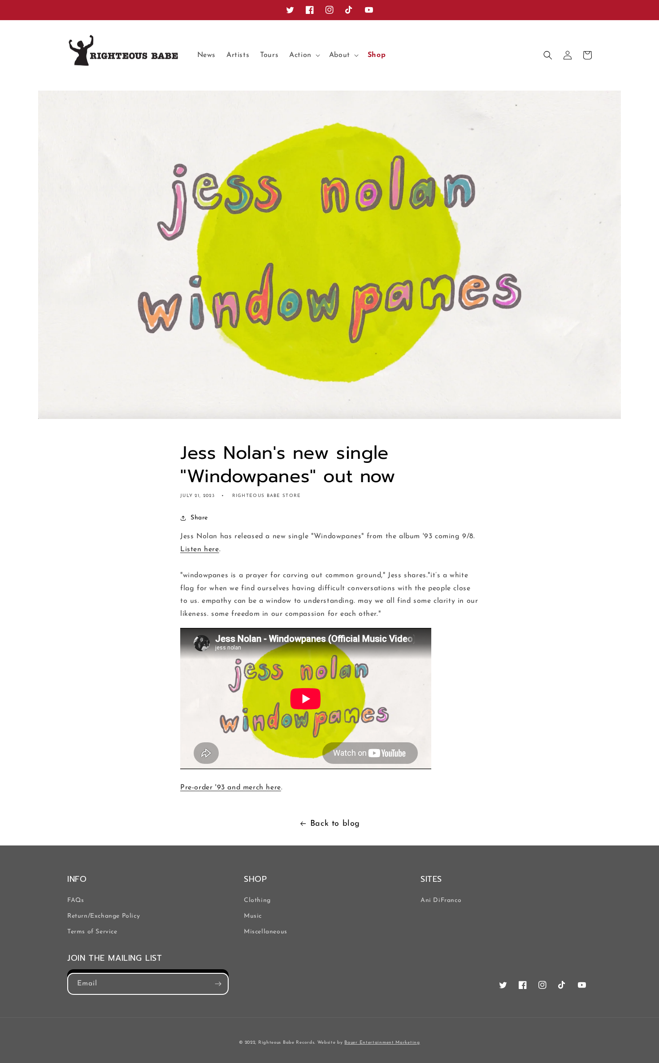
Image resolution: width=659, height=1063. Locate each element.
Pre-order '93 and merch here (230, 787)
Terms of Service (92, 931)
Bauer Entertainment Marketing (382, 1042)
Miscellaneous (265, 931)
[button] (304, 55)
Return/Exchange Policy (103, 916)
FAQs (75, 900)
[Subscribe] (218, 984)
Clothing (257, 900)
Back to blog (335, 824)
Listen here (199, 549)
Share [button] (199, 517)
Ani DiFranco (441, 900)
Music (253, 916)
